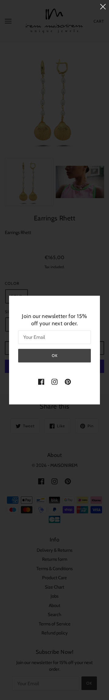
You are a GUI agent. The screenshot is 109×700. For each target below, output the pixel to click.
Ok (55, 355)
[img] (41, 381)
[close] (103, 6)
